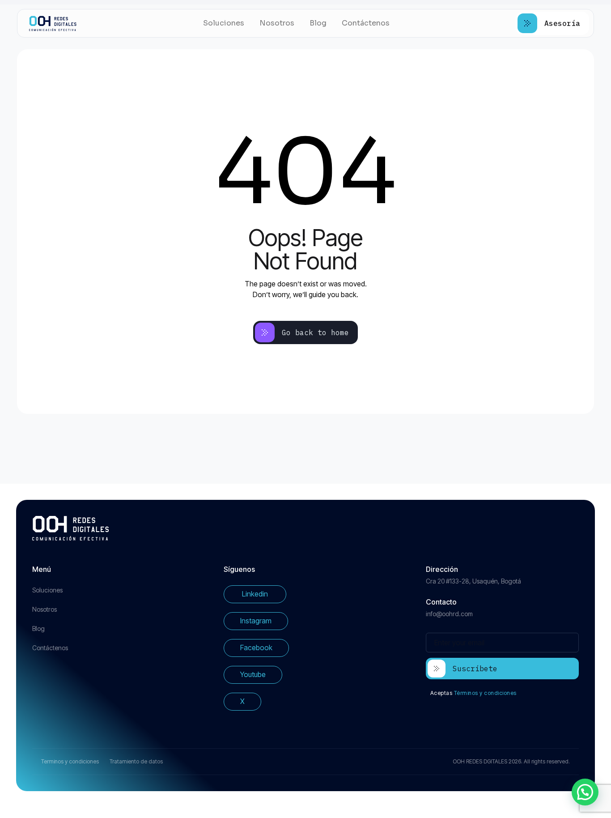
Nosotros (276, 23)
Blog (318, 23)
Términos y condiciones (485, 693)
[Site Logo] (52, 23)
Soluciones (223, 23)
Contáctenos (366, 23)
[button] (585, 792)
